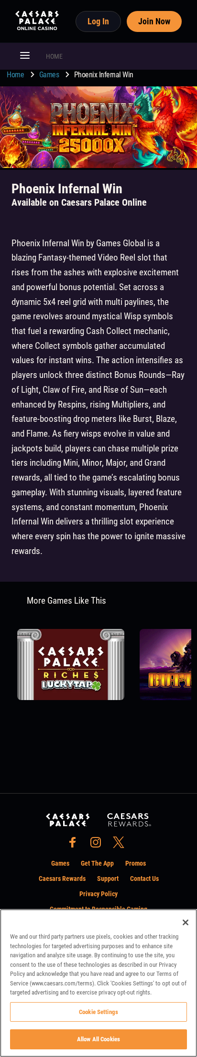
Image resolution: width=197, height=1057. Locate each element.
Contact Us (144, 878)
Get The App (97, 863)
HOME (54, 56)
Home (16, 74)
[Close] (185, 922)
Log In (98, 21)
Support (108, 878)
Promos (135, 863)
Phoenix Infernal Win (103, 74)
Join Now (154, 21)
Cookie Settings (98, 1011)
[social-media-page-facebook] (75, 844)
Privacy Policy (98, 894)
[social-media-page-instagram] (98, 844)
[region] (98, 983)
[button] (25, 56)
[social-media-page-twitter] (121, 844)
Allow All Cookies (98, 1039)
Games (50, 74)
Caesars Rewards (62, 878)
